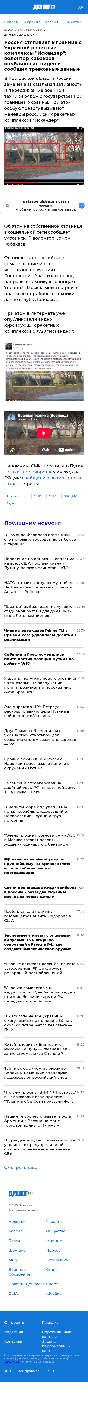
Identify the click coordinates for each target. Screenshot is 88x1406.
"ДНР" (38, 496)
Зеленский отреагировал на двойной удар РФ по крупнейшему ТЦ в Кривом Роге (39, 787)
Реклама (50, 1322)
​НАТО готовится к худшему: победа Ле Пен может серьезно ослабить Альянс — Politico (39, 587)
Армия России (17, 496)
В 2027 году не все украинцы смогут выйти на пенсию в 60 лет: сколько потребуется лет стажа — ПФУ (38, 1023)
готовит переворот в (27, 471)
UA (80, 7)
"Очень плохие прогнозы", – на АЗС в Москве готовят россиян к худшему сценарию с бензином (39, 839)
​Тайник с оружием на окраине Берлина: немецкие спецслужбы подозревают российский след (37, 1073)
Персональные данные (56, 1334)
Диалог (8, 30)
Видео (11, 503)
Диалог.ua (12, 1361)
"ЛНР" (53, 496)
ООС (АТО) (71, 496)
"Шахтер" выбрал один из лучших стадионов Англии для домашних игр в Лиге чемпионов (38, 611)
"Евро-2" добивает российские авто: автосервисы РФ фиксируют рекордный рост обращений (40, 968)
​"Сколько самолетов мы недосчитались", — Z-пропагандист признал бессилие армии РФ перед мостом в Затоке (39, 994)
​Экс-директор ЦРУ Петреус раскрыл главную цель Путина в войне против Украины (36, 711)
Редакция (13, 1332)
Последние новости (32, 523)
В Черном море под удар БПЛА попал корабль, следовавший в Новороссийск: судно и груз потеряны (36, 813)
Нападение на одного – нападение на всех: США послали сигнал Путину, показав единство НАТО (39, 563)
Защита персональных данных (56, 1346)
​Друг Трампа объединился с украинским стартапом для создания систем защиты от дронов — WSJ (40, 737)
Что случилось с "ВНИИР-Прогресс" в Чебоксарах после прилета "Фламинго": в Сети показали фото (40, 1096)
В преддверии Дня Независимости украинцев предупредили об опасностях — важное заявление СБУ (39, 1147)
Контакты (13, 1341)
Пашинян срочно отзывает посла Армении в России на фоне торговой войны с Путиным (37, 1120)
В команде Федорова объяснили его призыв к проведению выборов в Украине (40, 539)
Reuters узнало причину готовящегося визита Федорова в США (37, 916)
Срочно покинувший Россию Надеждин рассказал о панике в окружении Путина (36, 763)
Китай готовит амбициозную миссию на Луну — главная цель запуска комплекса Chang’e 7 (37, 1049)
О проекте (14, 1322)
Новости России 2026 (31, 30)
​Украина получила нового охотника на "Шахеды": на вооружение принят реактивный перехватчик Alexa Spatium (40, 685)
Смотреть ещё (21, 1167)
